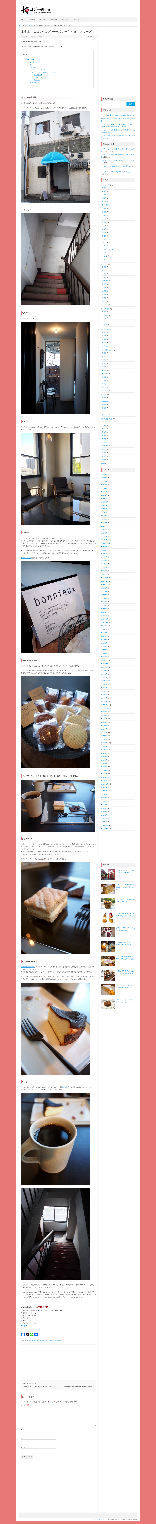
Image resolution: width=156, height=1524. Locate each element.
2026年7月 (104, 478)
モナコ (104, 428)
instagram (24, 1325)
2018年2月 (104, 818)
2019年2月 (104, 777)
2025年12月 (104, 502)
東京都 (104, 201)
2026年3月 (104, 491)
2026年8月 (104, 474)
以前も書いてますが (27, 967)
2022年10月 (104, 626)
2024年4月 (104, 564)
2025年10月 (104, 509)
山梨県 (104, 215)
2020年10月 (104, 708)
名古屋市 (51, 1340)
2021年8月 (104, 674)
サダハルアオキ (26, 558)
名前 (22, 1429)
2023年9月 (104, 588)
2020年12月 (104, 701)
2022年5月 (104, 643)
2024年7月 (104, 553)
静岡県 (104, 208)
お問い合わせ (53, 19)
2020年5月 (104, 725)
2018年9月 (104, 794)
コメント (25, 1405)
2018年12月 (104, 784)
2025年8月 (104, 515)
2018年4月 (104, 811)
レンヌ (105, 259)
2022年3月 (104, 650)
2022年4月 (104, 646)
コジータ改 (32, 19)
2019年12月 (104, 743)
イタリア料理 (105, 329)
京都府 (104, 222)
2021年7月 (104, 677)
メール (23, 1438)
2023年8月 (104, 591)
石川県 (104, 218)
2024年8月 (104, 550)
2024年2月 (104, 571)
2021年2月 (104, 694)
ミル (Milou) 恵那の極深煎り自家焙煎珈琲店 (79, 1386)
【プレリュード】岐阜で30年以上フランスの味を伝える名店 (125, 887)
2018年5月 (104, 808)
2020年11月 (104, 705)
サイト (23, 1447)
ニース (105, 252)
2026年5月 (104, 484)
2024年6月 (104, 557)
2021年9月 (104, 670)
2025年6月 (104, 522)
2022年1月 (104, 657)
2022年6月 (104, 639)
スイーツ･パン (29, 26)
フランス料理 (105, 309)
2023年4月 (104, 605)
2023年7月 (104, 595)
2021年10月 (104, 667)
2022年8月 (104, 632)
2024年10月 (104, 543)
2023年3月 (104, 608)
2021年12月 (104, 660)
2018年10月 (104, 791)
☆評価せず (58, 1340)
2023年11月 (104, 581)
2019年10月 (104, 749)
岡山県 (104, 232)
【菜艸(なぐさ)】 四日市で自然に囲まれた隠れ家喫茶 (117, 115)
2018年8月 (104, 798)
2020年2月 (104, 736)
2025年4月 (104, 526)
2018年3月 (104, 815)
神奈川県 (105, 205)
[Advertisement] (58, 1362)
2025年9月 (104, 512)
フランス (105, 239)
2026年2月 (104, 495)
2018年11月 (104, 787)
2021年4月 (104, 687)
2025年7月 (104, 519)
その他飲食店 (105, 401)
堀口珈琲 (65, 1087)
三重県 (104, 194)
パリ (104, 242)
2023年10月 (104, 584)
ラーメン (103, 395)
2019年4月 (104, 770)
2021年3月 (104, 691)
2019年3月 (104, 773)
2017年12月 (104, 825)
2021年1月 (104, 698)
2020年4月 (104, 729)
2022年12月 (104, 619)
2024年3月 (104, 567)
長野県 (104, 212)
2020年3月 (104, 732)
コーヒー (103, 264)
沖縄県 (104, 236)
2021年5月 (104, 684)
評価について (77, 19)
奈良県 (104, 229)
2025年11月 (104, 505)
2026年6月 (104, 481)
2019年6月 (104, 763)
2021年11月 (104, 663)
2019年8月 (104, 756)
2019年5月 (104, 767)
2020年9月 (104, 712)
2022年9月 (104, 629)
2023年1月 (104, 615)
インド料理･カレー (107, 350)
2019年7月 (104, 760)
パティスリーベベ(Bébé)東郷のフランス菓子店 (115, 166)
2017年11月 (104, 828)
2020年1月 (104, 739)
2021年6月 (104, 681)
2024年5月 (104, 560)
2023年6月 (104, 598)
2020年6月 (104, 722)
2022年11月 (104, 622)
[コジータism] (36, 13)
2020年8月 (104, 715)
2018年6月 (104, 804)
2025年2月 (104, 533)
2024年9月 (104, 546)
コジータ (29, 37)
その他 (103, 463)
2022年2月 (104, 653)
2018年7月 (104, 801)
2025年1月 (104, 536)
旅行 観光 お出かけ (107, 419)
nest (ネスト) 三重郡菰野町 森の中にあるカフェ (39, 1386)
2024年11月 (104, 540)
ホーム (23, 19)
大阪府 (104, 225)
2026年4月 (104, 488)
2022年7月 (104, 636)
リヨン (105, 245)
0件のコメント (92, 37)
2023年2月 (104, 612)
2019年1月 (104, 780)
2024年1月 (104, 574)
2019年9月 (104, 753)
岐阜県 (104, 191)
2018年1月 (104, 822)
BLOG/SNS (42, 19)
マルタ (104, 411)
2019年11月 (104, 746)
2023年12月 (104, 577)
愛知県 (42, 1340)
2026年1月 (104, 498)
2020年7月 (104, 718)
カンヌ (105, 256)
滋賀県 (104, 198)
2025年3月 (104, 529)
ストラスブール (108, 249)
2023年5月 (104, 602)
